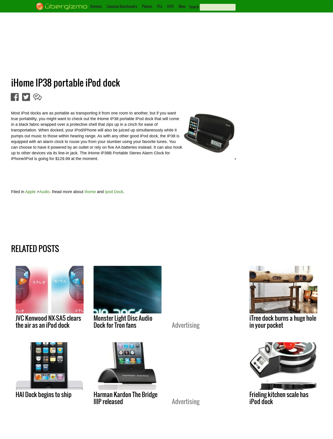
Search (194, 7)
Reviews (96, 6)
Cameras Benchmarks (122, 6)
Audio (44, 191)
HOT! (170, 6)
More (182, 6)
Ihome (90, 191)
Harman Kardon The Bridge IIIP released (125, 398)
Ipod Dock (114, 191)
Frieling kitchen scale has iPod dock (279, 398)
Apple (30, 191)
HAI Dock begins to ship (44, 394)
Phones (147, 6)
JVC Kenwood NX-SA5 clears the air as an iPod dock (48, 321)
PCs (159, 6)
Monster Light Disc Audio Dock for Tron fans (123, 321)
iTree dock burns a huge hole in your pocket (282, 321)
